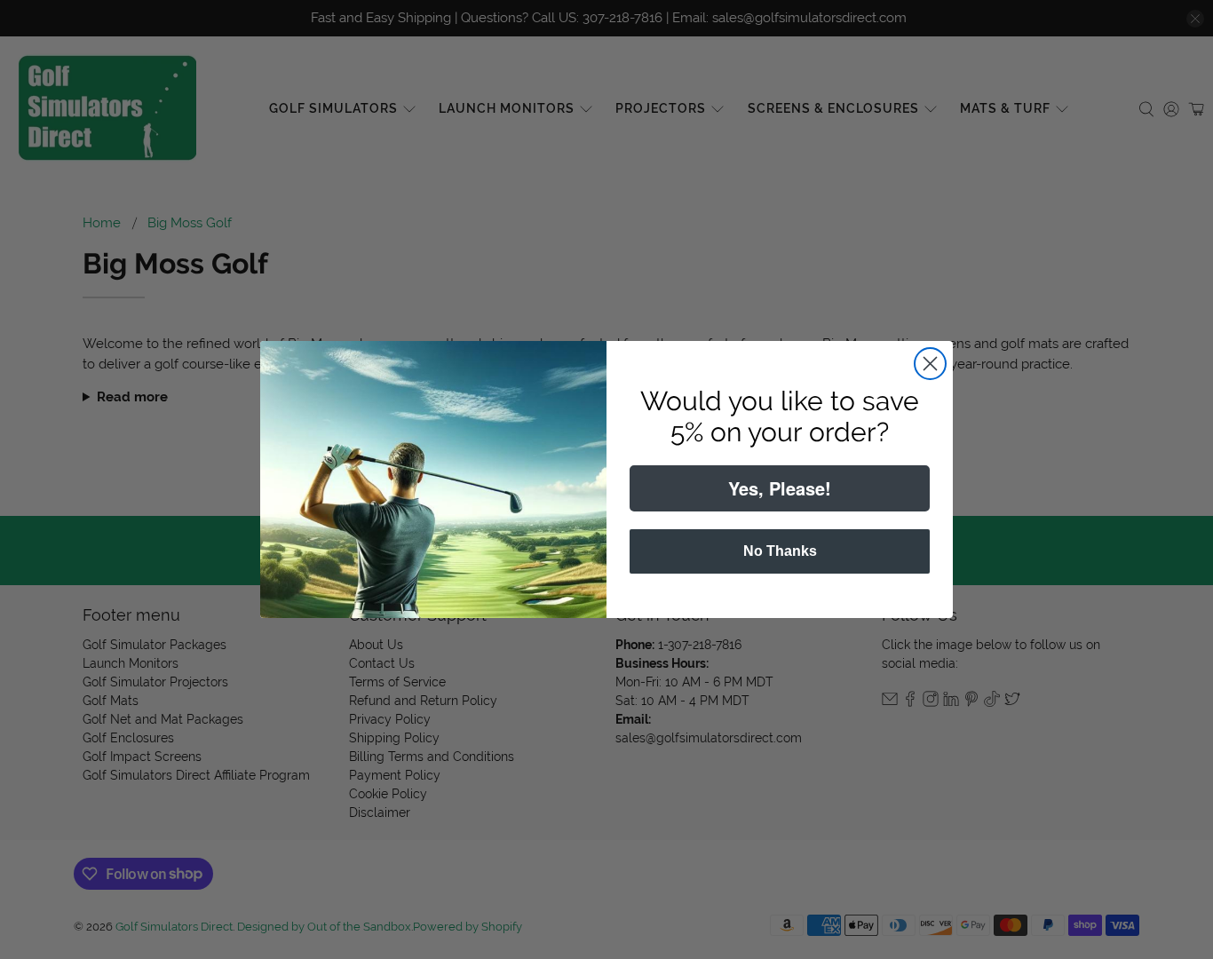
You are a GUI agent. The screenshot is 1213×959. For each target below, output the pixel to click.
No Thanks (780, 551)
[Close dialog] (930, 363)
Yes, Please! (779, 488)
